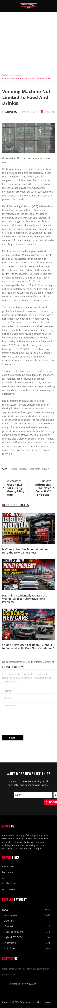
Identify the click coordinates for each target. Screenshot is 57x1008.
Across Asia (16, 74)
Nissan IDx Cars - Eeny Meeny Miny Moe (15, 490)
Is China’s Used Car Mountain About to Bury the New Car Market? (26, 551)
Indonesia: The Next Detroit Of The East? (43, 490)
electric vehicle (40, 469)
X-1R (4, 877)
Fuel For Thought (13, 931)
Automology (11, 111)
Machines (7, 872)
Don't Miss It (13, 481)
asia (15, 469)
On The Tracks (10, 883)
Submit (13, 737)
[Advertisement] (28, 42)
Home (5, 74)
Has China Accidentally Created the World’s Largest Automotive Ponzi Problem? (24, 599)
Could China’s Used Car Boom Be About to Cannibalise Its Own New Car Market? (28, 646)
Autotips (9, 920)
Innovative (8, 866)
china (24, 469)
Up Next (46, 481)
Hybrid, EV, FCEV (13, 937)
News (5, 909)
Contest (8, 926)
